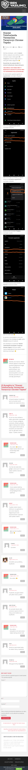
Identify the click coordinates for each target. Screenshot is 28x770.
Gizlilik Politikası (9, 762)
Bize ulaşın (14, 765)
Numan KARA (13, 443)
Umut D (11, 413)
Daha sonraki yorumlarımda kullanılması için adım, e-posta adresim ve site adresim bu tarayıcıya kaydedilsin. (13, 713)
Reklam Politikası (19, 762)
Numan (15, 47)
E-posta (3, 704)
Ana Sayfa (10, 759)
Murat (10, 503)
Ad (2, 698)
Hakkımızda (17, 759)
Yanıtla (22, 405)
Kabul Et (19, 769)
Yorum (3, 680)
